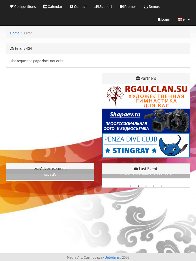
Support (105, 6)
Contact (80, 6)
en (184, 19)
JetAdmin (112, 257)
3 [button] (146, 186)
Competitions (25, 6)
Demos (154, 6)
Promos (130, 6)
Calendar (54, 6)
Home (14, 33)
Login (165, 19)
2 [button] (138, 186)
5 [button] (161, 186)
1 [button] (130, 186)
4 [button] (153, 186)
